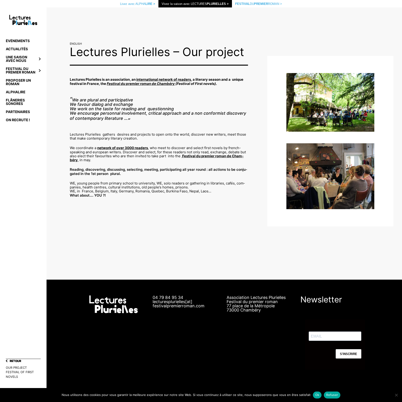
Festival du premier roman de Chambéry (141, 83)
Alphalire (15, 92)
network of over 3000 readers (122, 148)
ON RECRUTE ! (18, 120)
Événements (18, 41)
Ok (317, 395)
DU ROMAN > (258, 4)
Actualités (17, 49)
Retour (15, 361)
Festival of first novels (20, 374)
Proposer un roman (18, 82)
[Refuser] (396, 395)
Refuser (332, 395)
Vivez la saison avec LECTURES (195, 4)
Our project (16, 367)
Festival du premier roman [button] (20, 70)
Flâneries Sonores (15, 101)
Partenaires (18, 112)
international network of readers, (164, 79)
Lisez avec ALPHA (137, 4)
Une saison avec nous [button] (16, 58)
